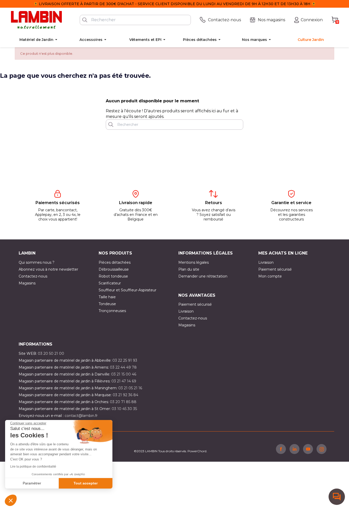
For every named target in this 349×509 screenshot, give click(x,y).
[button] (11, 500)
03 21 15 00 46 (123, 374)
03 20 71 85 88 (123, 402)
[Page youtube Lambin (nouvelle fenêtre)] (308, 449)
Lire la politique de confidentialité (33, 466)
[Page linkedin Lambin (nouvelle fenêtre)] (294, 449)
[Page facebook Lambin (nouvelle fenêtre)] (281, 449)
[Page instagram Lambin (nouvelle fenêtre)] (322, 449)
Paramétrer (32, 483)
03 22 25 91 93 (124, 360)
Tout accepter (86, 483)
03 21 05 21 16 (130, 388)
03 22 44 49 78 (123, 367)
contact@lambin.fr (81, 415)
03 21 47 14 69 (123, 381)
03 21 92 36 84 (125, 395)
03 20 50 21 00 (51, 353)
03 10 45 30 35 (124, 408)
